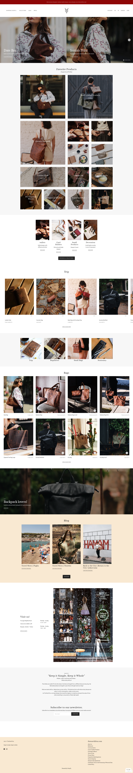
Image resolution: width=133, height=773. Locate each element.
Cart (128, 10)
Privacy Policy (91, 755)
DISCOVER (42, 250)
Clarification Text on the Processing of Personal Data (100, 762)
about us (90, 744)
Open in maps (23, 630)
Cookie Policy (91, 764)
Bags (66, 373)
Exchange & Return (92, 751)
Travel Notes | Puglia (30, 566)
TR (118, 10)
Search (123, 10)
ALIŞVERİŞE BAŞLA (8, 56)
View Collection (66, 326)
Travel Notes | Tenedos (61, 566)
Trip (66, 271)
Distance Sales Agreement (94, 760)
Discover (6, 508)
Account (110, 10)
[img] (4, 749)
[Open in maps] (83, 625)
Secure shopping (92, 759)
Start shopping (74, 56)
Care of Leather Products (93, 749)
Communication (92, 747)
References (90, 746)
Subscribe (75, 713)
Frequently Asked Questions (94, 757)
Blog (66, 520)
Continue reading (26, 568)
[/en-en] (66, 10)
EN (115, 10)
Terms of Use (91, 753)
